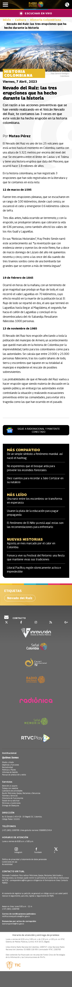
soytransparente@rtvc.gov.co (13, 924)
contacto (19, 618)
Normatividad (7, 767)
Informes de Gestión (10, 772)
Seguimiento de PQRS (45, 896)
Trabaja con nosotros (10, 788)
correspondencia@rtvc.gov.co (21, 880)
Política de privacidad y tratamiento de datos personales (24, 859)
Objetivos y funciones (10, 765)
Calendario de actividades (12, 791)
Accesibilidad (7, 864)
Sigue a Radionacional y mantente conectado (38, 430)
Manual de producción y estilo (14, 775)
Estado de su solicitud (10, 801)
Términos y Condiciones (11, 803)
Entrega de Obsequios (10, 805)
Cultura (20, 20)
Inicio (7, 20)
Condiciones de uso (9, 862)
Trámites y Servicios (9, 796)
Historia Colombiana (45, 20)
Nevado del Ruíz (20, 598)
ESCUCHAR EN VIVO (38, 13)
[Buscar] (67, 4)
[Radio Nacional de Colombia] (36, 4)
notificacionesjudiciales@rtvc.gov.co (16, 916)
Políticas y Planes (9, 770)
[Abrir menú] (5, 5)
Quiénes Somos (10, 757)
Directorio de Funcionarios (12, 798)
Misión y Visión (8, 762)
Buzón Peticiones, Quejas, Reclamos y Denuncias (21, 793)
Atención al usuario (9, 786)
